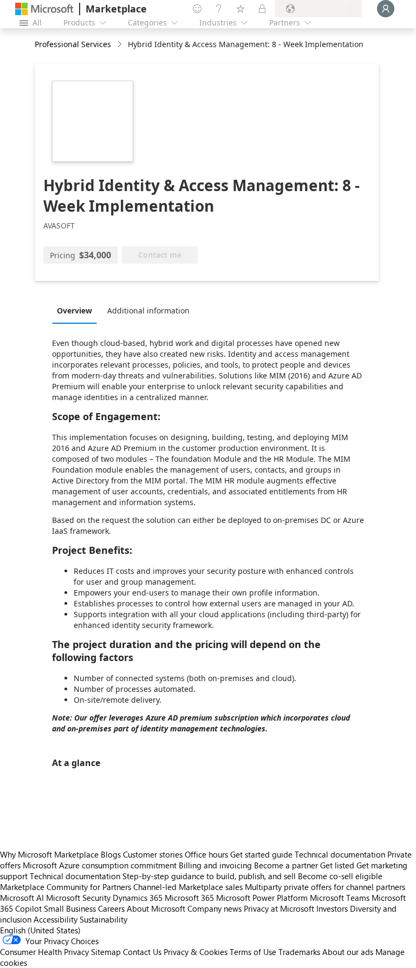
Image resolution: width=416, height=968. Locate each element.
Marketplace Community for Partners (65, 886)
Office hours (206, 854)
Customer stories (153, 854)
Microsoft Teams (339, 897)
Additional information (148, 310)
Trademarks (299, 951)
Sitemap (106, 951)
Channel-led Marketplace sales (188, 886)
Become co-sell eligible (340, 876)
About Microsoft (156, 908)
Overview (74, 310)
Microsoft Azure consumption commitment (101, 865)
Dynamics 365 (137, 897)
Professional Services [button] (73, 44)
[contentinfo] (120, 45)
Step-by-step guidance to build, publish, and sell (209, 876)
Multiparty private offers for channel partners (325, 886)
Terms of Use (253, 951)
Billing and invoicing (215, 865)
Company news (214, 908)
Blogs (111, 854)
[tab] (77, 310)
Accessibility (55, 919)
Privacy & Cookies (195, 951)
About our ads (347, 951)
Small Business (70, 908)
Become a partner (286, 865)
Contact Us (142, 951)
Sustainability (103, 919)
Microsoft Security (78, 897)
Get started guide (261, 854)
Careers (111, 908)
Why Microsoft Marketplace (49, 854)
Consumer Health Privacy (44, 951)
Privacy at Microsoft (279, 908)
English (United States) (40, 930)
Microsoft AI (22, 897)
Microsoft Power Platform (262, 897)
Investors (332, 908)
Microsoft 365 (189, 897)
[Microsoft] (44, 9)
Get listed (337, 865)
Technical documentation (340, 854)
